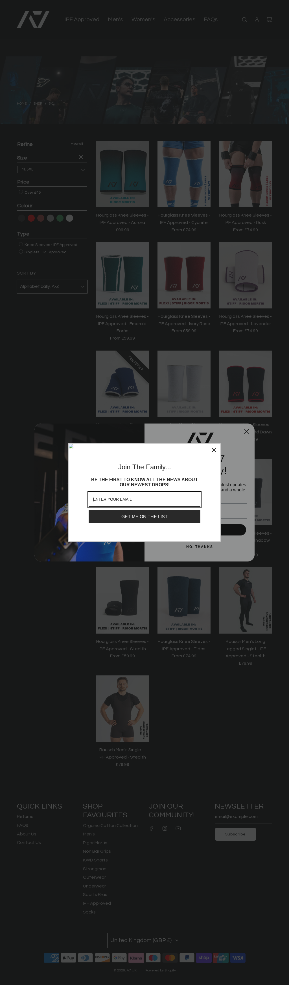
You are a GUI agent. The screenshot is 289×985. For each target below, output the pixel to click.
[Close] (214, 450)
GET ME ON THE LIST (144, 516)
